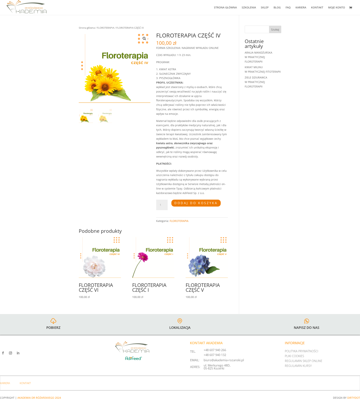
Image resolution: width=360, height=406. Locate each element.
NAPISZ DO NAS (306, 327)
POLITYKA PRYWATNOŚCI (301, 351)
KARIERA (301, 7)
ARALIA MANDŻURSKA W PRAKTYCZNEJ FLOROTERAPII (258, 57)
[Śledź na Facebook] (3, 353)
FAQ (288, 7)
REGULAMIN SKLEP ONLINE (303, 361)
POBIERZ (53, 327)
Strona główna (87, 27)
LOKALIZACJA (179, 327)
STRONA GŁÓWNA (225, 7)
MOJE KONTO (336, 7)
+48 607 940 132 (215, 355)
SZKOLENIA (249, 7)
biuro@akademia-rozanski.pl (224, 360)
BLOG (277, 7)
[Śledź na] (25, 353)
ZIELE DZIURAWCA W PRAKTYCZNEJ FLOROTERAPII (256, 82)
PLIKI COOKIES (294, 356)
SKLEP (265, 7)
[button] (144, 38)
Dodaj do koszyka (196, 203)
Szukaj (275, 29)
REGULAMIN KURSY (298, 366)
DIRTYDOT (353, 397)
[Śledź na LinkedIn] (18, 353)
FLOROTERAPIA (105, 27)
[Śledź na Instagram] (11, 353)
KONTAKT (317, 7)
